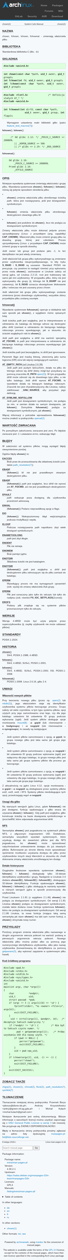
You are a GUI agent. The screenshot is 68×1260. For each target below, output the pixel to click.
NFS (4, 825)
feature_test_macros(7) (19, 125)
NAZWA (7, 31)
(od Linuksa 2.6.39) (22, 364)
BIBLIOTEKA (11, 46)
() (7, 652)
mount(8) (22, 722)
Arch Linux (18, 5)
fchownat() (8, 304)
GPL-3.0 (53, 1250)
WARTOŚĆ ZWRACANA (19, 425)
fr (7, 1214)
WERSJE (8, 615)
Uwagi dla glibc (11, 801)
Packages (57, 5)
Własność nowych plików (17, 695)
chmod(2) (30, 1087)
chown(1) (18, 1087)
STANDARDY (11, 634)
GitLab (19, 16)
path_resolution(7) (22, 465)
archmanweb (23, 1242)
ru (8, 1217)
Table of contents (14, 1196)
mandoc (39, 1242)
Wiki (60, 11)
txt (19, 1233)
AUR (44, 16)
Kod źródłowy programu (16, 960)
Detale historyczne (13, 865)
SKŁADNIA (10, 58)
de (8, 1208)
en (8, 1211)
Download (57, 16)
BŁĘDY (7, 441)
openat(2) (39, 418)
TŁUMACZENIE (13, 1097)
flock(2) (40, 1087)
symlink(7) (7, 1090)
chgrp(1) (6, 1087)
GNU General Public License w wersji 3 (29, 1123)
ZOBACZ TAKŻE (13, 1081)
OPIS (5, 178)
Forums (49, 11)
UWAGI (7, 688)
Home (44, 5)
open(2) (41, 374)
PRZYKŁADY (11, 926)
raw (24, 1233)
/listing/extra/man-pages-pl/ (21, 1191)
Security (32, 16)
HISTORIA (9, 646)
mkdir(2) (6, 703)
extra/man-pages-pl (17, 1162)
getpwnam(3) (9, 951)
